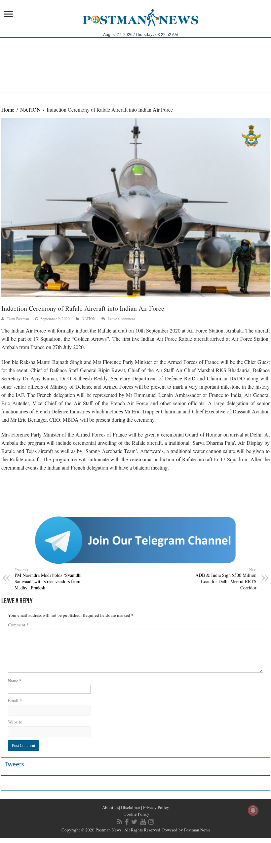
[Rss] (119, 822)
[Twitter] (134, 822)
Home (7, 109)
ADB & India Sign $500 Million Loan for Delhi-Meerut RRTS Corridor (225, 579)
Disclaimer (130, 807)
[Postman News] (135, 17)
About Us (110, 807)
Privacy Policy (155, 807)
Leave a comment (121, 318)
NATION (30, 109)
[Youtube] (142, 822)
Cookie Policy (136, 814)
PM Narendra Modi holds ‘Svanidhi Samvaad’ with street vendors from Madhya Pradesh (48, 579)
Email (15, 700)
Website (15, 722)
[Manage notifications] (253, 810)
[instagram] (151, 822)
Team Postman (18, 318)
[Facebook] (126, 822)
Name (14, 680)
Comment (18, 624)
